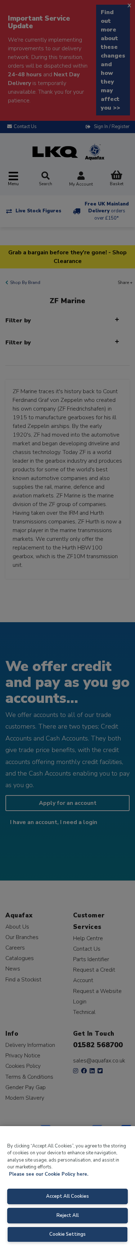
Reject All (68, 1215)
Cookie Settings (67, 1234)
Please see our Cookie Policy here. (48, 1174)
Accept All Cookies (67, 1196)
